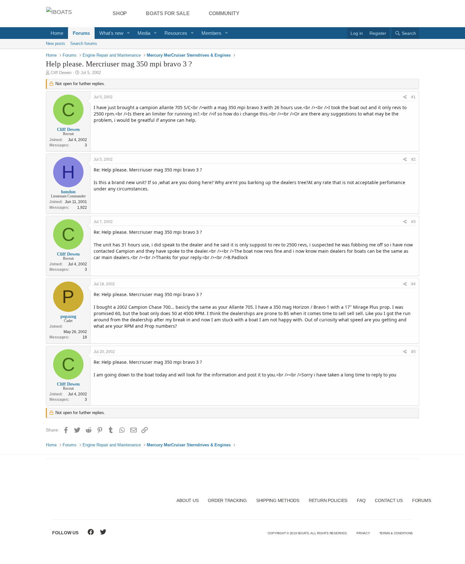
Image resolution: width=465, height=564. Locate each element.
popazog (68, 316)
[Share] (405, 97)
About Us (187, 500)
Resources (175, 33)
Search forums (83, 43)
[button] (128, 33)
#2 (413, 159)
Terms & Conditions (396, 533)
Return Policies (328, 500)
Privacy (363, 533)
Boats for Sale (168, 13)
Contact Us (389, 500)
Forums (81, 33)
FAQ (361, 500)
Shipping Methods (277, 500)
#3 (413, 222)
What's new (111, 33)
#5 (413, 352)
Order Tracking (227, 500)
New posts (55, 43)
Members (211, 33)
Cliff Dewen (61, 72)
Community (224, 13)
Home (57, 33)
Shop (120, 13)
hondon (68, 191)
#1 (413, 97)
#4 (413, 284)
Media (144, 33)
